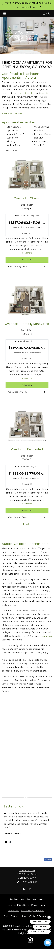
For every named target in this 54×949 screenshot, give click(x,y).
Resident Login (17, 899)
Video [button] (36, 524)
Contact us (46, 636)
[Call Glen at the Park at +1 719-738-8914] (49, 13)
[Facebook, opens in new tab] (24, 889)
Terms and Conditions (18, 905)
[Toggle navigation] (4, 13)
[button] (27, 5)
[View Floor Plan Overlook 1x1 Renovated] (27, 425)
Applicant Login (35, 899)
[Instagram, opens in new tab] (29, 889)
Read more (27, 253)
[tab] (6, 842)
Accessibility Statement (32, 910)
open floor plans (27, 93)
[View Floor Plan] (27, 175)
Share (49, 859)
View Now (27, 259)
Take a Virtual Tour (12, 113)
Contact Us (13, 910)
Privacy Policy (38, 905)
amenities (45, 93)
